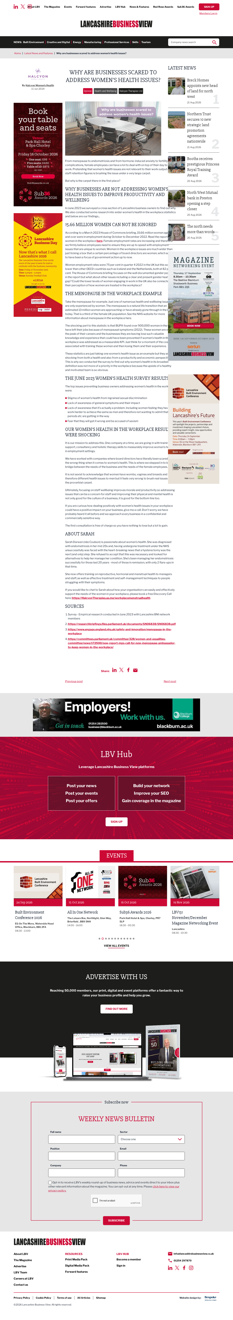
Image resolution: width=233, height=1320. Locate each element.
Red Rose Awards (163, 6)
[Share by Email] (135, 670)
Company (55, 1165)
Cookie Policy (43, 1297)
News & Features (139, 6)
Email (123, 1148)
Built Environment (33, 42)
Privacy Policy (22, 1297)
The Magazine (52, 6)
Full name (55, 1131)
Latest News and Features (38, 53)
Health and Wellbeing (105, 91)
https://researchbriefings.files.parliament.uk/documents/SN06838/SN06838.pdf (122, 624)
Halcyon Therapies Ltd (131, 91)
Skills (135, 42)
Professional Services (116, 42)
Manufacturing (92, 42)
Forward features (86, 6)
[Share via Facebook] (128, 670)
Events (68, 6)
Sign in (120, 1265)
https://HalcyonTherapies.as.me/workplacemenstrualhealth (111, 598)
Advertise (105, 6)
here (100, 241)
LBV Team (20, 1272)
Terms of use (64, 1297)
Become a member (128, 1259)
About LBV (21, 1254)
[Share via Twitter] (121, 670)
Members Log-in (208, 13)
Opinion (88, 91)
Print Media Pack (76, 1259)
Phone (123, 1165)
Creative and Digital (58, 42)
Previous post (74, 681)
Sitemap (101, 1297)
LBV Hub (120, 6)
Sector (124, 1131)
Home (17, 53)
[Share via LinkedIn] (114, 670)
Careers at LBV (24, 1278)
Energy (77, 42)
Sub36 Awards (185, 6)
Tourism (146, 42)
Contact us (21, 1284)
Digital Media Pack (77, 1265)
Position (55, 1148)
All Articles (83, 1297)
